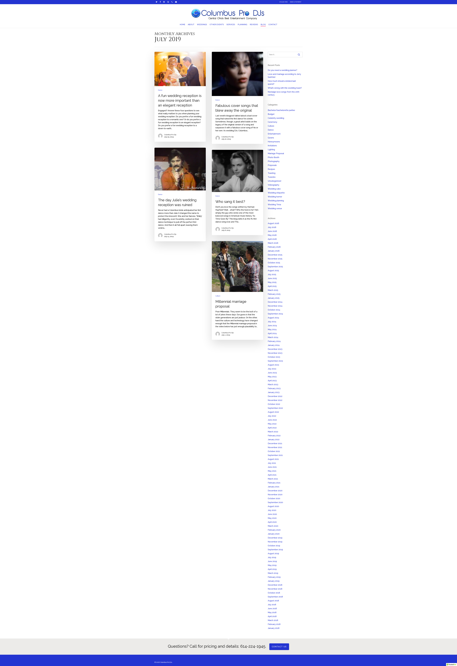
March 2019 (273, 573)
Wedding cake (274, 189)
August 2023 (273, 365)
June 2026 (272, 231)
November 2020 (275, 494)
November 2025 (275, 259)
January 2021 (273, 487)
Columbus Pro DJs (170, 135)
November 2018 (275, 589)
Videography (273, 185)
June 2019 (272, 561)
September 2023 (275, 361)
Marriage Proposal (276, 153)
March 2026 (273, 243)
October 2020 (274, 498)
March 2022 (273, 432)
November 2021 (275, 447)
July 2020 (272, 510)
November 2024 (275, 306)
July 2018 (272, 604)
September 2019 (275, 549)
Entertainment (274, 134)
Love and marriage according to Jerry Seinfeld (284, 75)
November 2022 (275, 400)
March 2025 (273, 290)
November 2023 (275, 353)
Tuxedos (272, 177)
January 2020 (274, 534)
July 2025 (272, 274)
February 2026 (274, 247)
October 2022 (274, 404)
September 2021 (275, 455)
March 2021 (273, 479)
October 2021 (274, 451)
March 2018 (273, 620)
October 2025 (274, 263)
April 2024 (272, 333)
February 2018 (274, 624)
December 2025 (275, 255)
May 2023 (272, 377)
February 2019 (274, 577)
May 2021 (272, 471)
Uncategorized (274, 181)
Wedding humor (275, 197)
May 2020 (272, 518)
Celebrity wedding (276, 118)
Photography (273, 161)
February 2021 (274, 483)
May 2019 (272, 565)
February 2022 (274, 435)
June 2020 (272, 514)
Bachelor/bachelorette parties (281, 110)
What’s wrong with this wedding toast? (285, 88)
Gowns (271, 138)
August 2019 (273, 553)
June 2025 (272, 278)
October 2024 (274, 310)
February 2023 (274, 388)
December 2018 (275, 585)
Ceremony (272, 122)
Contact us (279, 647)
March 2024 (273, 337)
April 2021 (272, 475)
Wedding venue (275, 208)
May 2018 (272, 612)
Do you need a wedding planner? (282, 70)
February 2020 (274, 530)
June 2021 (272, 467)
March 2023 (273, 384)
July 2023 (272, 369)
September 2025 (275, 266)
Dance (160, 90)
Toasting (271, 173)
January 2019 (273, 581)
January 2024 (274, 345)
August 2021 (273, 459)
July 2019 (272, 557)
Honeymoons (274, 142)
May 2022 (272, 424)
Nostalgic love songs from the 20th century (283, 93)
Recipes (271, 169)
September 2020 (275, 502)
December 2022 (275, 396)
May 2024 (272, 329)
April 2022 (272, 428)
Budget (271, 114)
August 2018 (273, 601)
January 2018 (273, 628)
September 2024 (275, 314)
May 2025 (272, 282)
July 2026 (272, 227)
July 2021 (272, 463)
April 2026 (272, 239)
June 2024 (272, 325)
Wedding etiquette (276, 193)
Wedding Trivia (274, 204)
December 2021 (275, 443)
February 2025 (274, 294)
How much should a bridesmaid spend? (282, 82)
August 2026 (273, 223)
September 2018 (275, 597)
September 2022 (275, 408)
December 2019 (275, 538)
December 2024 (275, 302)
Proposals (272, 165)
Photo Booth (273, 157)
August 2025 (273, 270)
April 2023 (272, 380)
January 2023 (273, 392)
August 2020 (273, 506)
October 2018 (274, 593)
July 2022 (272, 416)
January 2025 (273, 298)
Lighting (271, 149)
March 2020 (273, 526)
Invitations (272, 145)
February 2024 (274, 341)
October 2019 (274, 546)
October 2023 (274, 357)
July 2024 (272, 321)
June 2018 (272, 608)
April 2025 (272, 286)
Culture (217, 296)
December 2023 (275, 349)
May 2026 (272, 235)
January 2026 (274, 251)
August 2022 (273, 412)
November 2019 (275, 542)
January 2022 (273, 439)
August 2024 (273, 318)
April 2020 (272, 522)
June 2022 (272, 420)
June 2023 (272, 373)
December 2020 (275, 490)
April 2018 (272, 616)
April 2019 (272, 569)
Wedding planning (276, 200)
